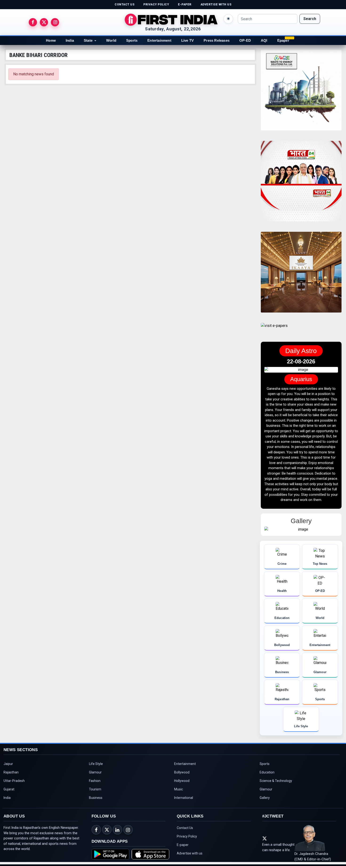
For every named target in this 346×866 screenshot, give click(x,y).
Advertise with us (189, 844)
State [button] (88, 40)
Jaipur (8, 754)
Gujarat (9, 780)
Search (309, 18)
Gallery (265, 788)
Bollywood (181, 763)
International (183, 788)
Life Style (96, 754)
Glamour (95, 763)
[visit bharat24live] (301, 184)
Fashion (95, 771)
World (111, 40)
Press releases (216, 40)
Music (178, 780)
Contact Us (185, 818)
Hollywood (181, 771)
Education (267, 763)
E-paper (183, 835)
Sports (131, 40)
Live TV (187, 40)
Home (51, 40)
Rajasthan (11, 763)
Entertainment (159, 40)
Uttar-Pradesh (14, 771)
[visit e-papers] (274, 329)
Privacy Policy (187, 827)
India (70, 40)
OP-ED (245, 40)
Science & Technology (276, 771)
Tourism (95, 780)
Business (95, 788)
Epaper (283, 40)
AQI (264, 40)
